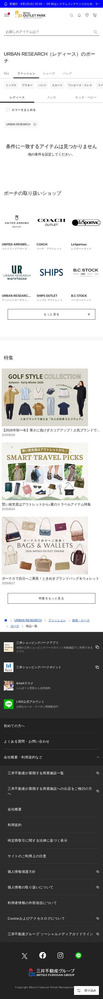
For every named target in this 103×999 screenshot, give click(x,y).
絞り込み (90, 990)
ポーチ (15, 626)
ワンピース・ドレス (80, 85)
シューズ (49, 73)
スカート (57, 85)
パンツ (42, 85)
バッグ (67, 73)
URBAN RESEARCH (28, 620)
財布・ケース (81, 620)
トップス (11, 85)
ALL (7, 73)
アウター (27, 85)
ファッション (26, 73)
